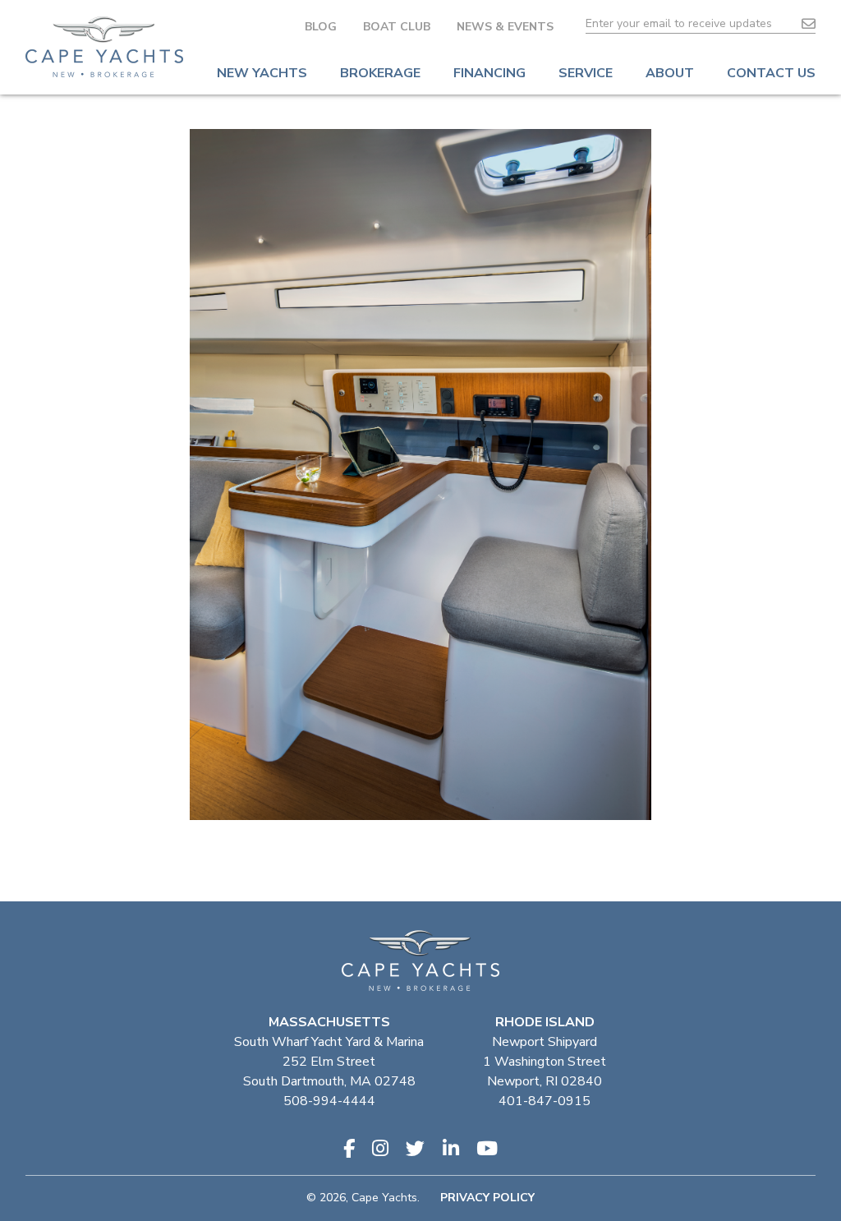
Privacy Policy (487, 1197)
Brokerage (380, 73)
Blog (321, 27)
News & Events (505, 27)
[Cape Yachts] (104, 47)
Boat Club (396, 27)
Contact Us (771, 73)
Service (585, 73)
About (670, 73)
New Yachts (262, 73)
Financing (489, 73)
